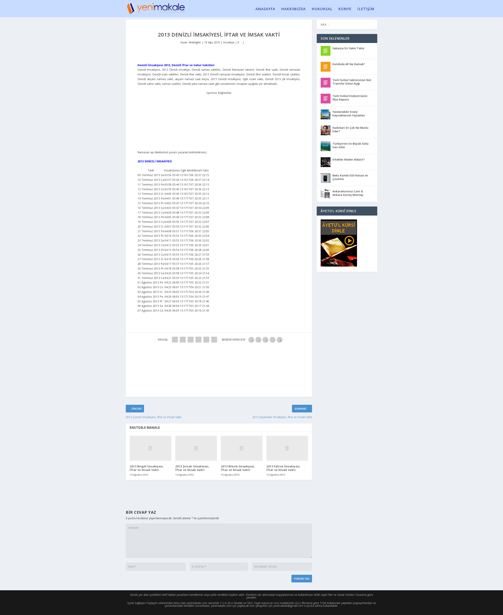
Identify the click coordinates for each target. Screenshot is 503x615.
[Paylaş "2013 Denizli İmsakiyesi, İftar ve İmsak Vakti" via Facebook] (175, 340)
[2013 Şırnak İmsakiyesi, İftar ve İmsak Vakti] (196, 448)
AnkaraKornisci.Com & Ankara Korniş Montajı (347, 193)
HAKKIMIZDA (293, 9)
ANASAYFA (265, 9)
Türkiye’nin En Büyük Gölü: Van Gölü (350, 145)
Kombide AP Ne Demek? (348, 64)
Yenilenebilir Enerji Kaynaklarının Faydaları (348, 113)
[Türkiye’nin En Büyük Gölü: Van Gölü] (325, 146)
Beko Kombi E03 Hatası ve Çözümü (350, 177)
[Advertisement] (218, 119)
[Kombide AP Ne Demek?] (325, 67)
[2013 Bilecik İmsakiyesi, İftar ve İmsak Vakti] (242, 448)
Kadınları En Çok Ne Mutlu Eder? (350, 129)
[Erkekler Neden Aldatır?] (325, 162)
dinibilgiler (195, 42)
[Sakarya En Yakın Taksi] (325, 51)
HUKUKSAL (322, 9)
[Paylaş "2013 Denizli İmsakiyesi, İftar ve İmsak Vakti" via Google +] (191, 340)
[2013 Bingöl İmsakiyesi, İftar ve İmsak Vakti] (150, 448)
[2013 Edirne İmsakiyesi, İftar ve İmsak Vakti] (287, 448)
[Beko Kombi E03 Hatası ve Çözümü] (325, 178)
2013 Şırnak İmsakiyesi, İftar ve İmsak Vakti (192, 468)
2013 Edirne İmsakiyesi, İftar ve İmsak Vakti (283, 468)
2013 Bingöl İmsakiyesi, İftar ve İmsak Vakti (147, 468)
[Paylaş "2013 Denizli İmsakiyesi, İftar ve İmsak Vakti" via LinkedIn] (214, 340)
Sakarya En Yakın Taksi (348, 48)
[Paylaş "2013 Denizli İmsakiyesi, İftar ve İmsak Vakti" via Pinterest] (206, 340)
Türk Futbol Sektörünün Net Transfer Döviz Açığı (351, 81)
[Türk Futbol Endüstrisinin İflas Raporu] (325, 98)
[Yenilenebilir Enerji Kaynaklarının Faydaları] (325, 114)
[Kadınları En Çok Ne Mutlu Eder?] (325, 130)
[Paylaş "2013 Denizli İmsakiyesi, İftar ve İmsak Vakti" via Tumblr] (198, 340)
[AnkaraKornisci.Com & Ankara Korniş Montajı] (325, 194)
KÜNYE (345, 9)
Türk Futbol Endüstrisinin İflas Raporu (349, 97)
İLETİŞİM (365, 9)
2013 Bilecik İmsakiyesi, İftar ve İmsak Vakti (238, 468)
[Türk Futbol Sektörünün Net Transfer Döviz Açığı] (325, 83)
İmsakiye (228, 42)
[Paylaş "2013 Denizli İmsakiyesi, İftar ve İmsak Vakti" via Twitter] (183, 340)
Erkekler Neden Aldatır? (348, 159)
